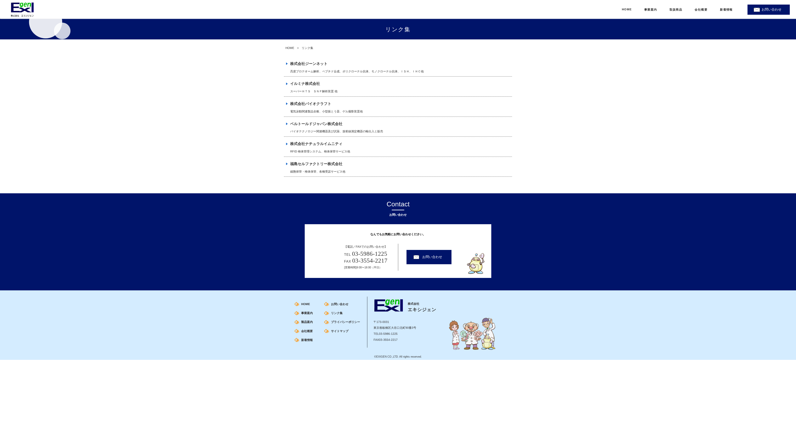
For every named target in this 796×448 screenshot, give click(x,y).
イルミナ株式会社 (305, 84)
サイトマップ (339, 331)
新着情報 (307, 340)
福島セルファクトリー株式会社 (316, 164)
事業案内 (307, 313)
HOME (289, 48)
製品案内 (307, 322)
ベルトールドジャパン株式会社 (316, 124)
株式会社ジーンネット (309, 64)
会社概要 (307, 331)
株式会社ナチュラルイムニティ (316, 144)
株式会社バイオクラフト (310, 104)
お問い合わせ (771, 9)
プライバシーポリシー (345, 322)
